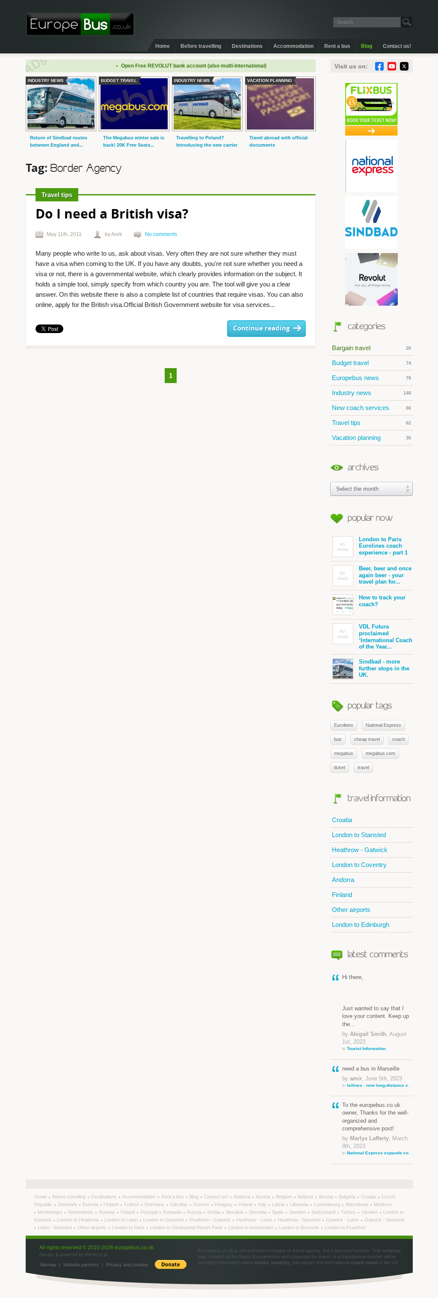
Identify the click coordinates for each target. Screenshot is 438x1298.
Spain (278, 1212)
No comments (161, 234)
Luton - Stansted (55, 1227)
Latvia (279, 1204)
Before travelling (201, 46)
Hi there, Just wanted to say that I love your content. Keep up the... (375, 1012)
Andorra (343, 879)
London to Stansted (359, 834)
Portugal (149, 1212)
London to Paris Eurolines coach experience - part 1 (383, 546)
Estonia (91, 1204)
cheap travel (367, 739)
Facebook (379, 66)
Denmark (68, 1204)
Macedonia (358, 1204)
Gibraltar (179, 1204)
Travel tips (371, 422)
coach (398, 739)
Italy (263, 1204)
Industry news (371, 392)
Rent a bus (337, 46)
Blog (366, 46)
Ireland (246, 1204)
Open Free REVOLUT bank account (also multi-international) (180, 66)
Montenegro (51, 1212)
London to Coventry (359, 864)
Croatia (342, 819)
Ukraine (370, 1212)
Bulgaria (348, 1196)
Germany (155, 1204)
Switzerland (324, 1212)
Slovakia (235, 1212)
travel (363, 767)
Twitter (404, 66)
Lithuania (300, 1204)
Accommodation (293, 46)
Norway (107, 1212)
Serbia (214, 1212)
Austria (264, 1196)
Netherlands (81, 1212)
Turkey (349, 1212)
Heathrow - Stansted (300, 1219)
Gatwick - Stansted (384, 1219)
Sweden (298, 1212)
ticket (339, 767)
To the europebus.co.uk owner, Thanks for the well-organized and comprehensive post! (377, 1128)
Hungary (224, 1204)
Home (162, 46)
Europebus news (371, 377)
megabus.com (380, 753)
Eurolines (343, 725)
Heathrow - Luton (254, 1219)
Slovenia (258, 1212)
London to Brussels (299, 1227)
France (132, 1204)
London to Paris (129, 1227)
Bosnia (326, 1196)
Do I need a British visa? (112, 215)
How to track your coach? (382, 601)
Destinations (247, 46)
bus (338, 739)
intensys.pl (96, 1254)
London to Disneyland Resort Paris (187, 1227)
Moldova (382, 1204)
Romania (173, 1212)
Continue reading (261, 328)
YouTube (392, 66)
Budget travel (371, 362)
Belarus (306, 1196)
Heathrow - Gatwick (360, 849)
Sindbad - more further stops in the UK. (384, 668)
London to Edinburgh (360, 924)
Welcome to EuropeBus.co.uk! (80, 24)
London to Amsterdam (251, 1227)
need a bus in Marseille (377, 1076)
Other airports (351, 909)
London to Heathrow (78, 1219)
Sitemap (47, 1264)
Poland (128, 1212)
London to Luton (121, 1219)
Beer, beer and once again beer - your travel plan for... (385, 575)
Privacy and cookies (127, 1264)
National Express (383, 725)
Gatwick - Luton (343, 1219)
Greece (201, 1204)
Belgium (284, 1196)
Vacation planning (371, 437)
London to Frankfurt (345, 1227)
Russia (195, 1212)
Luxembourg (327, 1204)
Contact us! (397, 46)
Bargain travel (371, 347)
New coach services (371, 407)
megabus (343, 753)
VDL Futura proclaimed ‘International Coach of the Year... (385, 636)
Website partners (81, 1264)
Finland (342, 894)
